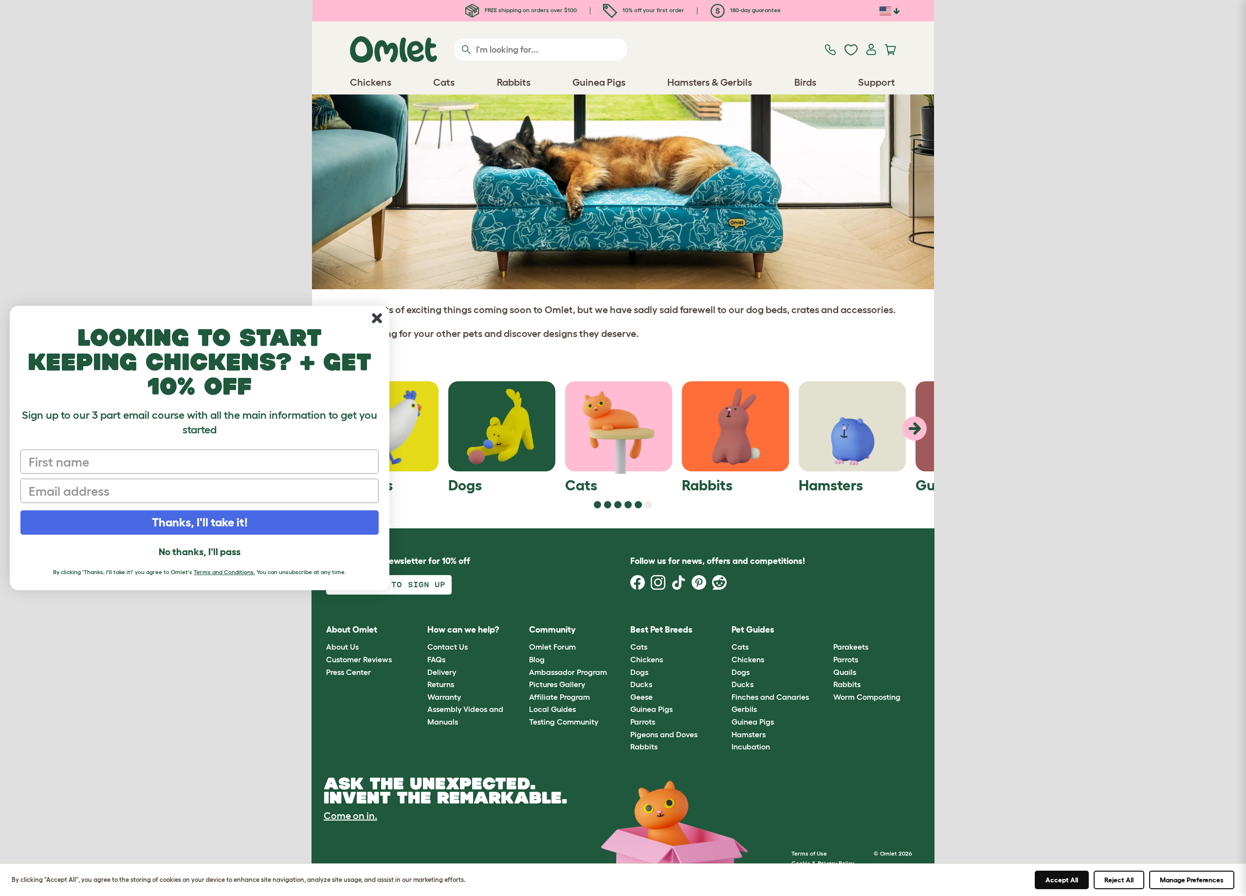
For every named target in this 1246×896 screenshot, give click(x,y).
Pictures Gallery (557, 684)
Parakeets (850, 646)
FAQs (436, 659)
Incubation (751, 746)
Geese (641, 696)
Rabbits (644, 746)
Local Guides (552, 709)
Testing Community (563, 721)
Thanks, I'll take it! (200, 522)
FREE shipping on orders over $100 (530, 10)
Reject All (1119, 880)
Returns (440, 684)
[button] (826, 630)
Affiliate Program (559, 696)
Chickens (646, 659)
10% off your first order (652, 10)
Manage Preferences (1192, 880)
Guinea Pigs (651, 709)
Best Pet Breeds (661, 630)
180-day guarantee (755, 10)
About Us (342, 646)
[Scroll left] (914, 428)
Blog (537, 659)
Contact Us (447, 646)
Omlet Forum (552, 646)
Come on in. (350, 815)
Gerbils (744, 709)
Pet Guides (753, 630)
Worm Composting (866, 696)
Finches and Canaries (770, 696)
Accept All (1061, 880)
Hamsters (749, 734)
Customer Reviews (359, 659)
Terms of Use (809, 853)
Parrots (642, 721)
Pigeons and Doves (663, 734)
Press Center (348, 672)
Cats (638, 646)
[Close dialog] (376, 318)
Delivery (441, 672)
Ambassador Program (568, 672)
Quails (844, 672)
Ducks (641, 684)
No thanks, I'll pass (199, 551)
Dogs (639, 672)
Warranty (444, 696)
